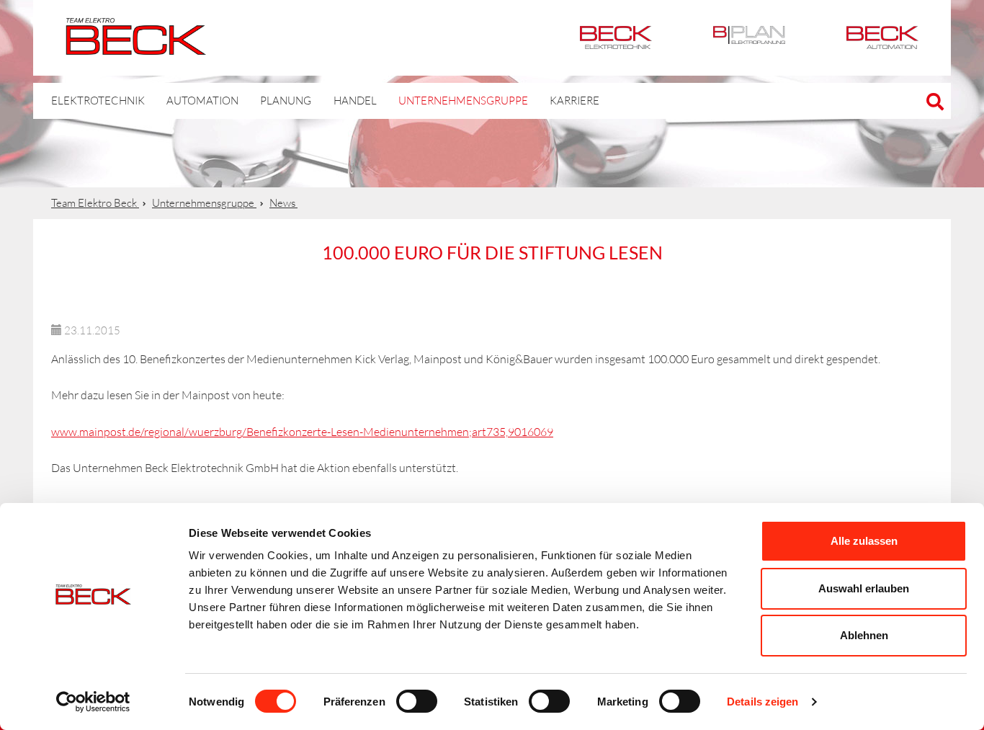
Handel (355, 100)
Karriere (574, 100)
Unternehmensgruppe (463, 100)
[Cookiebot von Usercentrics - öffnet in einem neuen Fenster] (93, 702)
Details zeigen (762, 701)
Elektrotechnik (616, 38)
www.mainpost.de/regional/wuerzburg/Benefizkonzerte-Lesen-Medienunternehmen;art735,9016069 (302, 431)
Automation (882, 38)
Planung (285, 100)
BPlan (749, 38)
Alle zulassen (864, 541)
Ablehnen (864, 635)
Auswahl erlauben (863, 588)
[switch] (416, 701)
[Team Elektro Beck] (136, 47)
